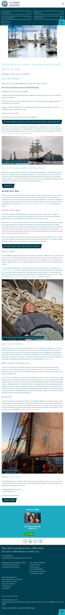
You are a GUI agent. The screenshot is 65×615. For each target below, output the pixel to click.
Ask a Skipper (6, 588)
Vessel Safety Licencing (36, 573)
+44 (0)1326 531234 (7, 556)
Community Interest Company (11, 567)
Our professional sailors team (10, 565)
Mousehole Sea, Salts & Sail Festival (29, 204)
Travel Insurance (7, 586)
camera (12, 270)
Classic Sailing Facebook (9, 133)
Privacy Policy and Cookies (38, 571)
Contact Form (9, 500)
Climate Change (34, 567)
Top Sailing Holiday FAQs (9, 577)
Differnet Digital (30, 608)
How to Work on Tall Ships (37, 562)
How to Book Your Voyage (9, 581)
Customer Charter (35, 565)
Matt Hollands (12, 608)
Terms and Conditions (8, 583)
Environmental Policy (36, 569)
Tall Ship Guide (47, 359)
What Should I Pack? (32, 276)
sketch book (5, 270)
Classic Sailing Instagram (24, 133)
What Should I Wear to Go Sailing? (12, 579)
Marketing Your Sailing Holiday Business (14, 562)
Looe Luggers (45, 204)
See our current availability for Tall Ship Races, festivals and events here (32, 122)
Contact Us (8, 186)
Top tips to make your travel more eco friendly (22, 246)
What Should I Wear (16, 276)
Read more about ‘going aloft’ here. (31, 409)
